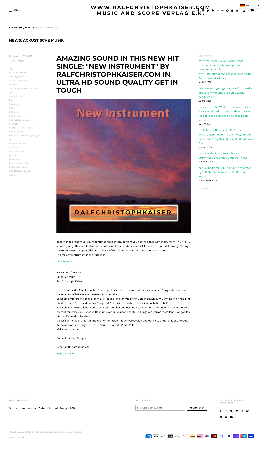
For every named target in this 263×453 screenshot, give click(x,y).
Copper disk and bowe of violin (23, 88)
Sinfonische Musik (18, 167)
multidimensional (17, 143)
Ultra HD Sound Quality (20, 171)
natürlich (13, 147)
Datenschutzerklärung (53, 408)
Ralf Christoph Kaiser (19, 163)
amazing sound (16, 76)
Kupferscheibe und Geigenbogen (24, 135)
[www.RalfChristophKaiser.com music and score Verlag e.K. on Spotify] (222, 10)
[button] (249, 5)
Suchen (14, 408)
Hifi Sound (14, 112)
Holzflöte (13, 124)
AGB (72, 408)
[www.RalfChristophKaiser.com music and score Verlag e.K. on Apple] (232, 10)
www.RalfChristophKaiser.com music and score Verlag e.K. (151, 10)
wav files (13, 175)
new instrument (16, 151)
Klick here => (64, 261)
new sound (14, 155)
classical (13, 84)
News (28, 28)
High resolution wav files (21, 120)
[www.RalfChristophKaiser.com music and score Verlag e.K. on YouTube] (237, 10)
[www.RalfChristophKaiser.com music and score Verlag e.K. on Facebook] (198, 10)
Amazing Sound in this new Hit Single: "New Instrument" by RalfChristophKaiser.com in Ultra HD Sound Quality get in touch (117, 74)
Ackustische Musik (18, 72)
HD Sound (13, 104)
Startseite (16, 28)
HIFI (11, 108)
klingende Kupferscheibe (21, 127)
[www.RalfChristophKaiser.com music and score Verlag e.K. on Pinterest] (213, 10)
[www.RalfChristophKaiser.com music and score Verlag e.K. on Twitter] (208, 10)
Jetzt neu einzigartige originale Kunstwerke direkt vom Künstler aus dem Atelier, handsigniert (225, 93)
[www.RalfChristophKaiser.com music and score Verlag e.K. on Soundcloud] (217, 10)
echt (11, 92)
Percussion (14, 159)
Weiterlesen (64, 353)
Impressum (28, 408)
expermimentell (16, 96)
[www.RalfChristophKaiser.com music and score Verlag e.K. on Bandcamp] (227, 10)
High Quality (15, 116)
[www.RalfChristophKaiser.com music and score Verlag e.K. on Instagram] (203, 10)
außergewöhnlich (17, 80)
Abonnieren (203, 188)
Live (11, 139)
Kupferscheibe (16, 131)
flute (11, 100)
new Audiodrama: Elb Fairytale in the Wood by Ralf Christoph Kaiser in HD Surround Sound (224, 172)
